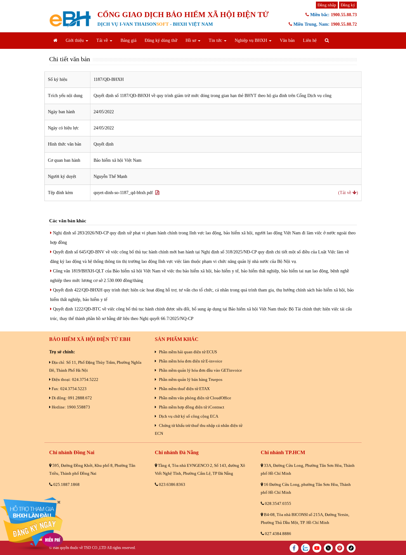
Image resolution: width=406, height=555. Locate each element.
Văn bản (287, 40)
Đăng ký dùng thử (161, 40)
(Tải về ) (348, 192)
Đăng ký (348, 5)
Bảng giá (128, 40)
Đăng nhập (327, 5)
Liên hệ (310, 40)
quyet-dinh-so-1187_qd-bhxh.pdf (124, 192)
